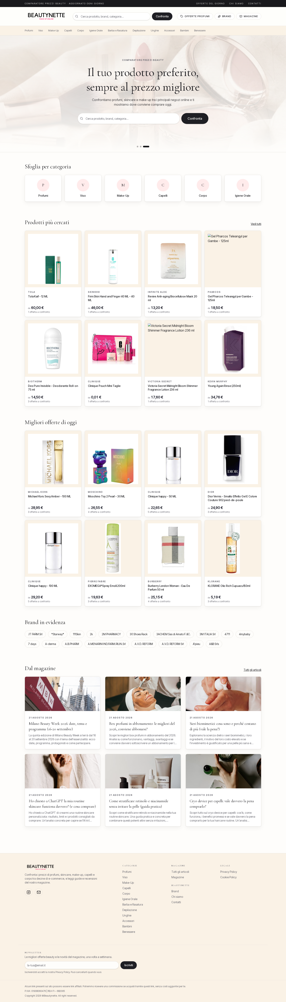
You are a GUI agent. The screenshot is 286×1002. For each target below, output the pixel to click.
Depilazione (139, 30)
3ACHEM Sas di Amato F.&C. (173, 634)
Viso (40, 30)
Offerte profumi (197, 16)
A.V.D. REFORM (144, 644)
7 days (32, 644)
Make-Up (53, 30)
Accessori (169, 30)
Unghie (155, 30)
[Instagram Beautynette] (28, 892)
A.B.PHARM (72, 644)
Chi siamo (236, 3)
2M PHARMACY (111, 634)
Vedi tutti (256, 224)
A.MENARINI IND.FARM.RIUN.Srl (107, 644)
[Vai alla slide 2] (140, 146)
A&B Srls (214, 644)
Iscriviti (128, 965)
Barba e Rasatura (117, 30)
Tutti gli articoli (252, 669)
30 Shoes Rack (138, 634)
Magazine (251, 16)
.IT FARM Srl (35, 634)
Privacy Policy (228, 871)
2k (91, 634)
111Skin (77, 634)
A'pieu (196, 644)
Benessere (199, 30)
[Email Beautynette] (39, 892)
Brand (227, 16)
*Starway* (57, 634)
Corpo (80, 30)
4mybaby (244, 634)
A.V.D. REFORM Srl (173, 644)
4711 (227, 634)
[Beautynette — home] (46, 16)
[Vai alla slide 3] (146, 146)
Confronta (162, 16)
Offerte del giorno (210, 3)
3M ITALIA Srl (208, 634)
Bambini (184, 30)
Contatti (254, 3)
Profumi (29, 30)
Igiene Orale (96, 30)
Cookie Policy (228, 877)
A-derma (50, 644)
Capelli (68, 30)
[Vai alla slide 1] (137, 146)
